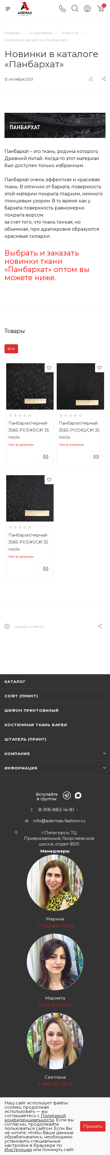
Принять (92, 1126)
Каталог (15, 681)
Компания (17, 753)
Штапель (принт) (26, 739)
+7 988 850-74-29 (55, 926)
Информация (21, 768)
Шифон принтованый (32, 710)
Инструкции (18, 1149)
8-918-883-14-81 (56, 810)
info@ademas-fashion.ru (59, 820)
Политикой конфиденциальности (35, 1117)
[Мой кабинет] (87, 10)
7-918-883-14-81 (55, 1005)
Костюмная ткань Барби (36, 725)
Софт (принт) (21, 696)
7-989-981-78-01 (55, 1084)
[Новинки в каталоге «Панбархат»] (55, 125)
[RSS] (91, 79)
